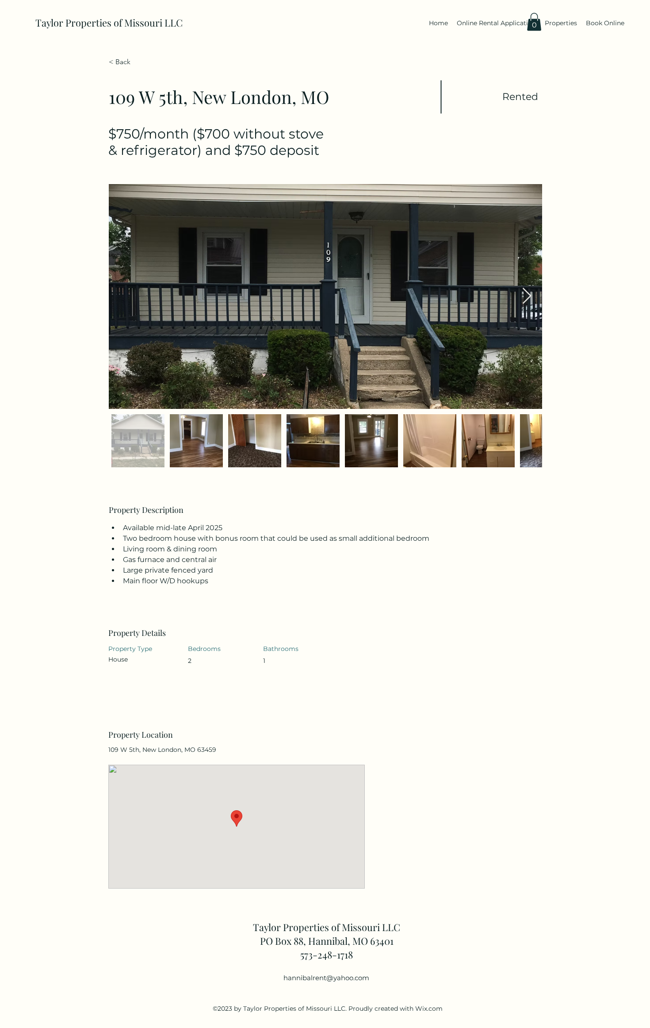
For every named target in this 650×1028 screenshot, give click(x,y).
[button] (534, 22)
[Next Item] (527, 296)
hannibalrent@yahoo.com (326, 978)
